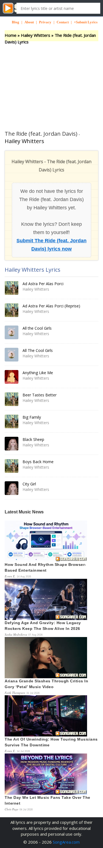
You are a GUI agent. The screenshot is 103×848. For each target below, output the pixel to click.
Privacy (45, 22)
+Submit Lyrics (86, 22)
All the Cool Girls (37, 328)
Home (10, 35)
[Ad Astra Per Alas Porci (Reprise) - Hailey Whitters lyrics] (11, 310)
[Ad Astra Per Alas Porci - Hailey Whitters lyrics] (11, 288)
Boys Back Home (38, 461)
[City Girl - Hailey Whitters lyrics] (11, 488)
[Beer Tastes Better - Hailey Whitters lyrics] (11, 399)
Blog (15, 22)
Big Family (32, 417)
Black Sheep (33, 439)
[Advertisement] (51, 82)
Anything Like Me (38, 372)
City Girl (29, 483)
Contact (63, 22)
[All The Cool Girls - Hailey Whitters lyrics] (11, 355)
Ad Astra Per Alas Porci (43, 283)
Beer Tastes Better (40, 394)
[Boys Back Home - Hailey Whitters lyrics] (11, 466)
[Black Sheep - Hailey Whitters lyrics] (11, 444)
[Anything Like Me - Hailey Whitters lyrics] (11, 377)
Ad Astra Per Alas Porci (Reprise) (51, 305)
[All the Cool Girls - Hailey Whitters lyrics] (11, 332)
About (29, 22)
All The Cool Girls (38, 350)
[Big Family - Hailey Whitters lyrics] (11, 421)
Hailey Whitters (35, 35)
